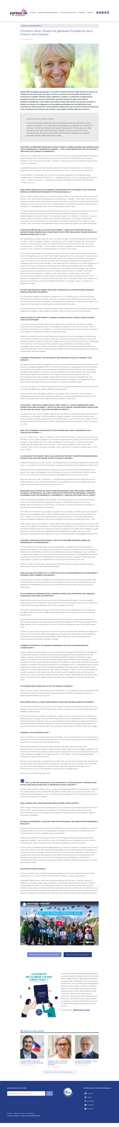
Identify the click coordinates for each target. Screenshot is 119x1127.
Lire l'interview (27, 1065)
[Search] (49, 1093)
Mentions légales (13, 1115)
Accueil (33, 12)
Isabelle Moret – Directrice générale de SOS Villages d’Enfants (58, 1062)
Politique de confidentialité (30, 1115)
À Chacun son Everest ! (40, 92)
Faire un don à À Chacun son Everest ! (44, 955)
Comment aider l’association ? (78, 955)
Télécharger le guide (81, 1010)
